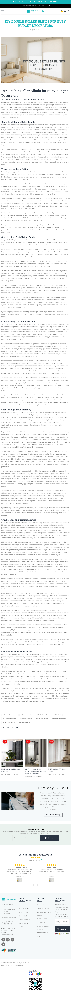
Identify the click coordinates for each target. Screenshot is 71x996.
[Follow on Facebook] (39, 6)
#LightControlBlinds (9, 722)
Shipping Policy (24, 908)
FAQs (38, 936)
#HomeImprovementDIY (59, 719)
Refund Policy (23, 912)
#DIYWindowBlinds (26, 719)
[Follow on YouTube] (49, 6)
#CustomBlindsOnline (9, 719)
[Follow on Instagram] (43, 6)
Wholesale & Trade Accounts (43, 927)
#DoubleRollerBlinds (42, 719)
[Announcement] (35, 2)
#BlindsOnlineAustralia (10, 715)
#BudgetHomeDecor (43, 715)
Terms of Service (24, 920)
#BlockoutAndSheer (27, 715)
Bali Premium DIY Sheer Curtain (57, 770)
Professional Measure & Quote (44, 913)
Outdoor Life (41, 922)
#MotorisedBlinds (24, 722)
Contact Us (40, 905)
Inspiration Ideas (42, 933)
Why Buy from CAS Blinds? (25, 925)
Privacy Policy (23, 916)
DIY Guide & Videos (43, 908)
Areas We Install (42, 919)
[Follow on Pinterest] (46, 6)
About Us (22, 905)
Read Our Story (53, 815)
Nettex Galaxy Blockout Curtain (10, 770)
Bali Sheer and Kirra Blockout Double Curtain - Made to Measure (35, 771)
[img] (35, 857)
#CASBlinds (57, 715)
